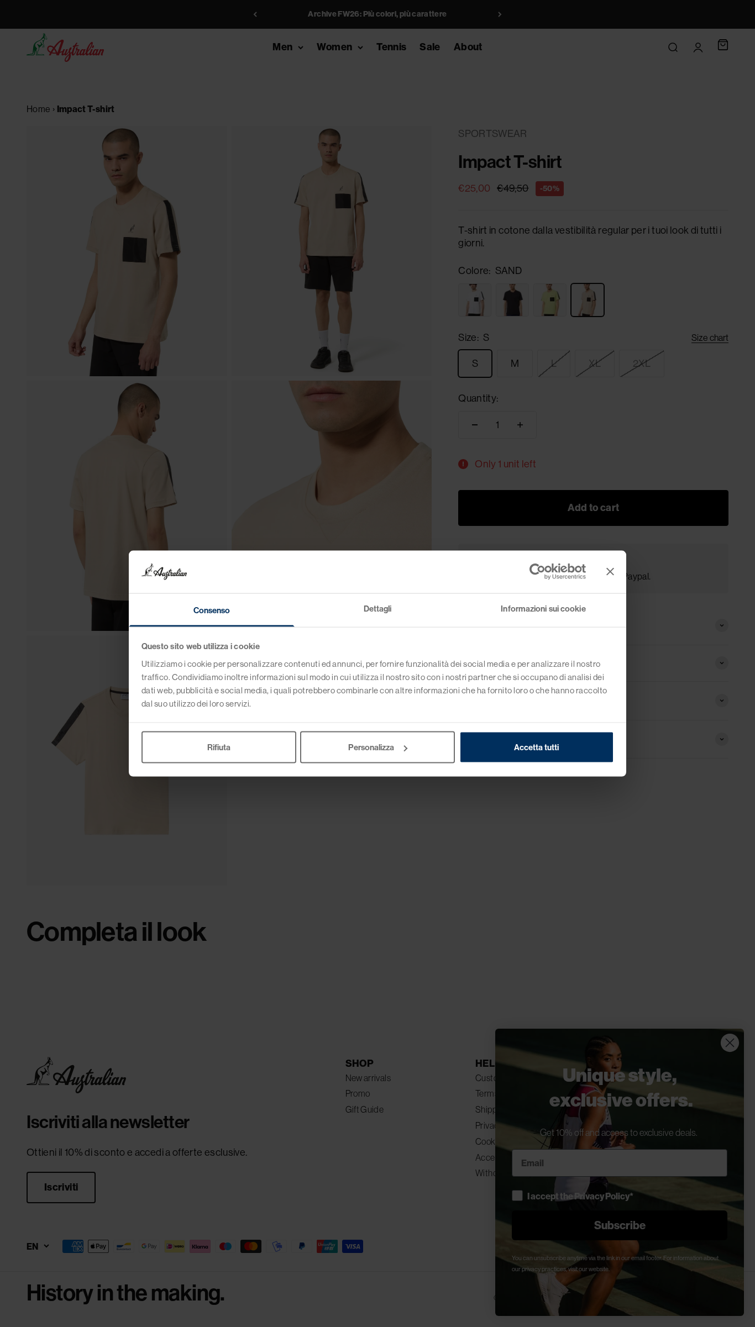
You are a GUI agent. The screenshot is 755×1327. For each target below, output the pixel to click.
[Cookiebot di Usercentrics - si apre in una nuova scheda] (537, 572)
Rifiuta (218, 747)
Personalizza (371, 747)
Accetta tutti (536, 747)
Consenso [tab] (211, 609)
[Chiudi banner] (610, 572)
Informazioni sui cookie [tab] (543, 608)
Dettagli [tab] (378, 608)
